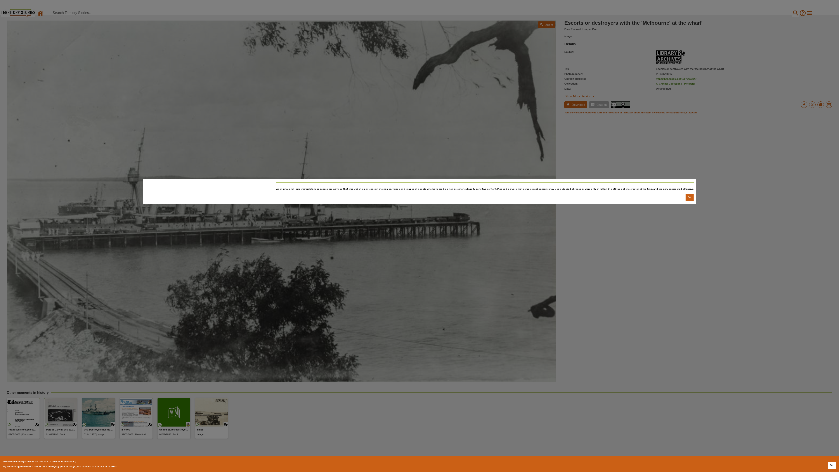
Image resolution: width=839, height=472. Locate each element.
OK (690, 197)
